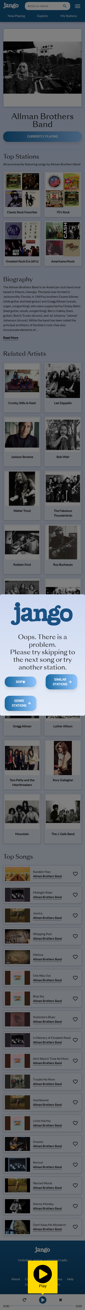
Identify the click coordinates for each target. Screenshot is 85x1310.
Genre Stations (19, 703)
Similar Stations (60, 682)
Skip (19, 682)
